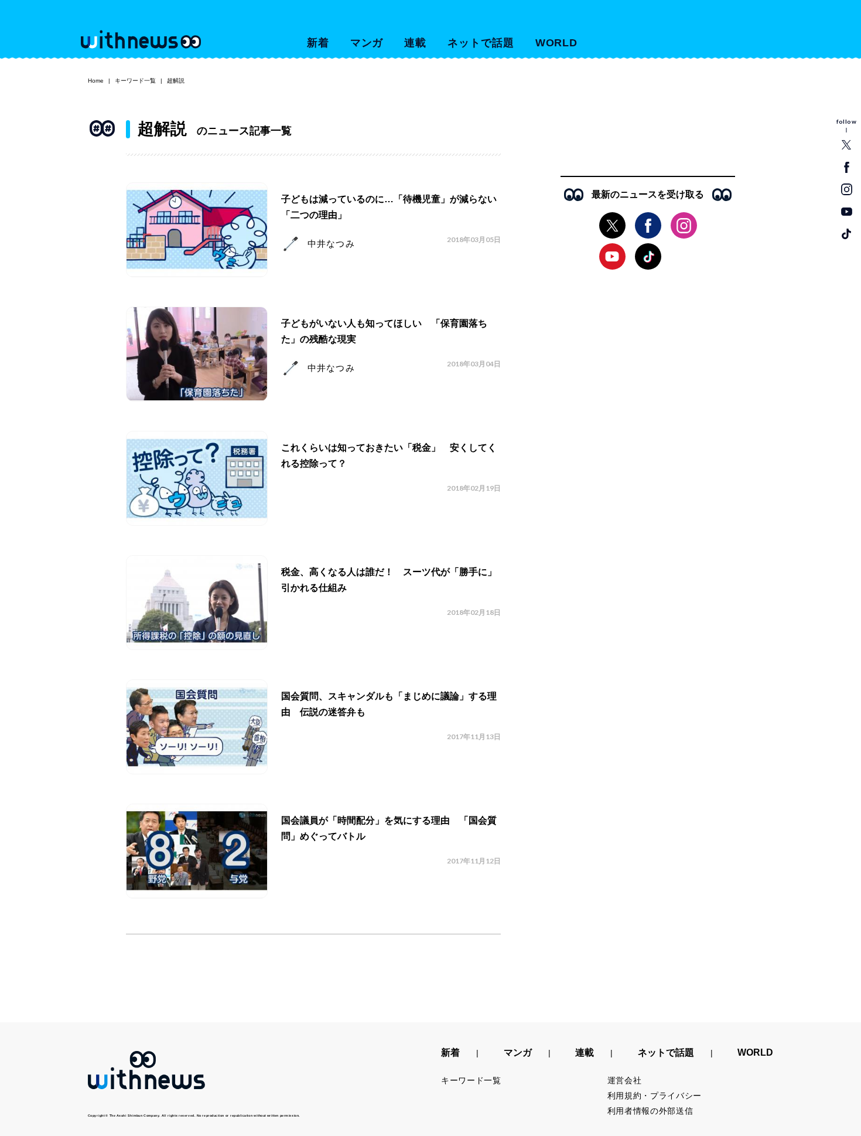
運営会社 (624, 1080)
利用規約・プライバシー (654, 1095)
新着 (318, 43)
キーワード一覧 (135, 80)
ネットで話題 (480, 43)
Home (96, 80)
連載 (415, 43)
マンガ (367, 43)
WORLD (556, 43)
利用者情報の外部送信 (650, 1110)
